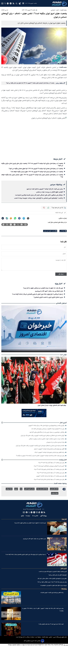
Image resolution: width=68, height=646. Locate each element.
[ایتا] (11, 218)
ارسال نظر (61, 274)
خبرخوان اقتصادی (61, 303)
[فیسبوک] (22, 225)
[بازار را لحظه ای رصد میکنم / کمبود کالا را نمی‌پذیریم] (57, 543)
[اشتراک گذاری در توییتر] (28, 218)
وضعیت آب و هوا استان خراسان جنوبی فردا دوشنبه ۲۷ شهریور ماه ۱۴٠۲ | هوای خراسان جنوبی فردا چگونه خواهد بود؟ (32, 176)
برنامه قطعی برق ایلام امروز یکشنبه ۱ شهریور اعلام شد (51, 592)
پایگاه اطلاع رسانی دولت (42, 489)
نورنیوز (16, 489)
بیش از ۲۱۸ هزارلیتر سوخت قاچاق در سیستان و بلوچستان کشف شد (48, 429)
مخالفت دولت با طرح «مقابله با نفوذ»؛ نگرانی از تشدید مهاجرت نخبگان (47, 439)
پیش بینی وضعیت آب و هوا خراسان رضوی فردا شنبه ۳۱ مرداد (49, 469)
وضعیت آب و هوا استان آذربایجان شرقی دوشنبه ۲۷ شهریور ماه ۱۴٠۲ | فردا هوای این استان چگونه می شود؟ (30, 83)
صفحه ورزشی (9, 489)
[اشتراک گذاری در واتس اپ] (15, 218)
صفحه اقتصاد (45, 637)
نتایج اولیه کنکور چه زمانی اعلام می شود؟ (58, 575)
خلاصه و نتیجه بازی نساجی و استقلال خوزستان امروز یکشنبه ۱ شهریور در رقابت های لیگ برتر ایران (40, 446)
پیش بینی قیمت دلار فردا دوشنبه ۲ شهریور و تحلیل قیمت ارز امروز (45, 189)
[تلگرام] (8, 3)
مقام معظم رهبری (54, 489)
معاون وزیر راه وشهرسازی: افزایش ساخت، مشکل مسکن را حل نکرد (52, 578)
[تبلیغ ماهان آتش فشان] (34, 417)
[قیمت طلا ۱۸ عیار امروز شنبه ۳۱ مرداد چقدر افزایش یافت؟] (11, 629)
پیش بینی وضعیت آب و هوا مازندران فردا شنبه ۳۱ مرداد (51, 473)
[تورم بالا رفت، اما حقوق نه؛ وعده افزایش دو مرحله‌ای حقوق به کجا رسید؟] (57, 528)
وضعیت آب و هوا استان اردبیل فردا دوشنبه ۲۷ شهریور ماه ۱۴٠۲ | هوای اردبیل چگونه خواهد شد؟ (37, 172)
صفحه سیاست (54, 493)
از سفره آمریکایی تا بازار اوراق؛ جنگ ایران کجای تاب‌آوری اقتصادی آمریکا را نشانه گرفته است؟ (37, 294)
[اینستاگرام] (11, 3)
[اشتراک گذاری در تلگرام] (23, 218)
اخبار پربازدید (63, 460)
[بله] (7, 218)
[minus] (44, 208)
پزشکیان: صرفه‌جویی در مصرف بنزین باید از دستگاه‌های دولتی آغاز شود (47, 432)
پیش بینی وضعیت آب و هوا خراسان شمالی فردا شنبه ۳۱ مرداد (49, 479)
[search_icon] (16, 3)
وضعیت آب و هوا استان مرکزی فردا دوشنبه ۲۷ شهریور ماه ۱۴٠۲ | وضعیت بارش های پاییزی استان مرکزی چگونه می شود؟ (32, 164)
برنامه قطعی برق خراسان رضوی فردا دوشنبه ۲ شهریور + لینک (49, 452)
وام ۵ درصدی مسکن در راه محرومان (55, 442)
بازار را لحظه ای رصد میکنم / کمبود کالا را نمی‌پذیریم (49, 291)
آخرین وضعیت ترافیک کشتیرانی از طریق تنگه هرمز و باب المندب (53, 571)
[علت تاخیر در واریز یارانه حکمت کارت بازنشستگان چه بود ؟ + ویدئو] (34, 380)
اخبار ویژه (64, 519)
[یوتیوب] (2, 3)
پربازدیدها (64, 589)
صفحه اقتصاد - (62, 67)
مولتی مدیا (63, 355)
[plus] (48, 208)
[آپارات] (42, 512)
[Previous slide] (64, 327)
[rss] (13, 3)
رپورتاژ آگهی (43, 516)
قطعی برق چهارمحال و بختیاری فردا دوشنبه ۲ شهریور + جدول (49, 449)
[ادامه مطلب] (2, 422)
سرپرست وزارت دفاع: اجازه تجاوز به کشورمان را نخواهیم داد (53, 585)
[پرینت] (2, 218)
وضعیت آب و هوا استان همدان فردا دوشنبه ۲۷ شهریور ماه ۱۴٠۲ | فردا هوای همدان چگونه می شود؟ (36, 169)
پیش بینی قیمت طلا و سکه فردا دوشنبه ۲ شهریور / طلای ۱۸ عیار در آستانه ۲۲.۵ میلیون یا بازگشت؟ (40, 456)
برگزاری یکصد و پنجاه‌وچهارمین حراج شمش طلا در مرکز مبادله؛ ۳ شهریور (47, 425)
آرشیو (22, 516)
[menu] (23, 3)
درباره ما (28, 516)
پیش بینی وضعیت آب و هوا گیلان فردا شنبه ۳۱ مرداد (51, 463)
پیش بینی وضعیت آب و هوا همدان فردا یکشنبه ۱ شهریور (50, 476)
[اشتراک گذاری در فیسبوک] (19, 218)
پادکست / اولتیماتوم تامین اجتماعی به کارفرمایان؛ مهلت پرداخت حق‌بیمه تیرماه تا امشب (38, 198)
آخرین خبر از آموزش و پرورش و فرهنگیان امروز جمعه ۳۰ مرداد (49, 466)
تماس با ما (35, 516)
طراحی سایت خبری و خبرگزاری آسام (32, 641)
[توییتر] (5, 3)
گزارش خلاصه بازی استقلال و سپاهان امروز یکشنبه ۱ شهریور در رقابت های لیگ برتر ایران (43, 436)
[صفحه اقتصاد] (59, 3)
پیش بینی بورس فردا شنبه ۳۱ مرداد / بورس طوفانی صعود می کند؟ (52, 582)
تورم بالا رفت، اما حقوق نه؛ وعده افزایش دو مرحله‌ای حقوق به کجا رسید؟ (43, 288)
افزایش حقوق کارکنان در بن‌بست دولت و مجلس (49, 192)
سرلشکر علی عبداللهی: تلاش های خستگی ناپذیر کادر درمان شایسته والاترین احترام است (39, 195)
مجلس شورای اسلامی (29, 489)
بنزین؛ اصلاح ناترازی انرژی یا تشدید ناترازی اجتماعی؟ (48, 297)
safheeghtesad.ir (34, 509)
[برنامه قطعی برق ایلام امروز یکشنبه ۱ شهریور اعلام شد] (11, 597)
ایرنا (21, 489)
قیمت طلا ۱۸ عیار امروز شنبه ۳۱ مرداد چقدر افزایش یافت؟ (51, 624)
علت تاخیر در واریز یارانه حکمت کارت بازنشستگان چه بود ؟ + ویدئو (47, 405)
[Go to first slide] (4, 327)
